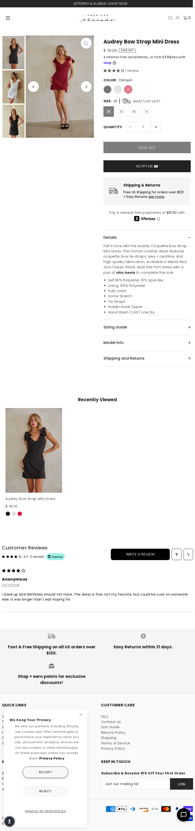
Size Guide (110, 727)
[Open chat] (183, 814)
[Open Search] (170, 18)
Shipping (109, 737)
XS (109, 111)
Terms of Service (115, 743)
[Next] (86, 86)
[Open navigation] (40, 17)
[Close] (81, 714)
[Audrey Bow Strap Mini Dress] (33, 450)
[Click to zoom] (86, 43)
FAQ (104, 716)
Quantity (112, 127)
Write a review (140, 554)
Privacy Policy (113, 748)
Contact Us (111, 721)
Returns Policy (113, 732)
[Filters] (177, 554)
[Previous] (33, 86)
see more (156, 197)
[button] (114, 70)
